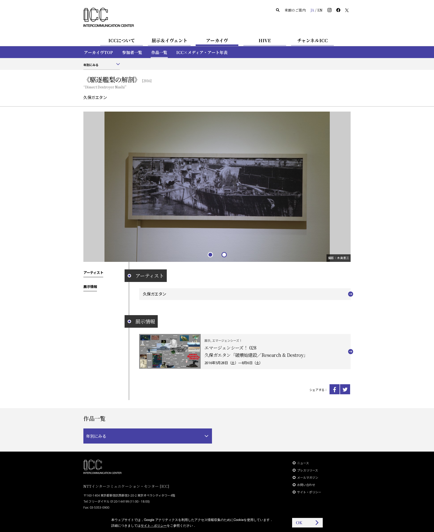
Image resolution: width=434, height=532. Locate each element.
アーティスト (93, 272)
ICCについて (121, 40)
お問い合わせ (306, 485)
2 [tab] (224, 254)
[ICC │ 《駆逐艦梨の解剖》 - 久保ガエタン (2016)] (335, 389)
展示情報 (90, 286)
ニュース (303, 463)
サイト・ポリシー (309, 492)
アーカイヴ (217, 40)
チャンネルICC (312, 40)
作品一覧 (159, 52)
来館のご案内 (295, 10)
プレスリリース (307, 470)
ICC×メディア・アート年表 (202, 52)
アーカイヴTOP (98, 52)
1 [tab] (210, 254)
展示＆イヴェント (169, 40)
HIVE (265, 40)
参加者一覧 (132, 52)
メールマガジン (307, 477)
